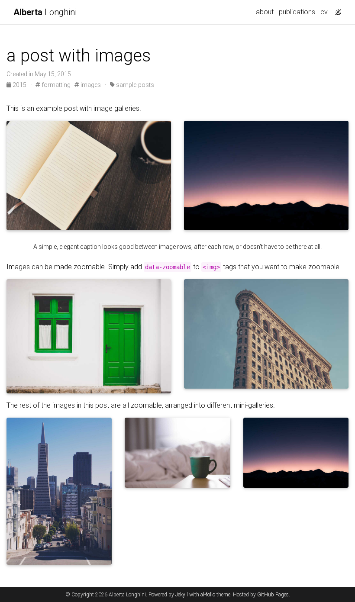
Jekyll (181, 595)
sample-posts (134, 84)
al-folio (207, 595)
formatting (55, 84)
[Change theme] (336, 9)
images (90, 84)
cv (324, 12)
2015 (19, 84)
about (265, 12)
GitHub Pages (273, 595)
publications (297, 12)
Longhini (45, 12)
